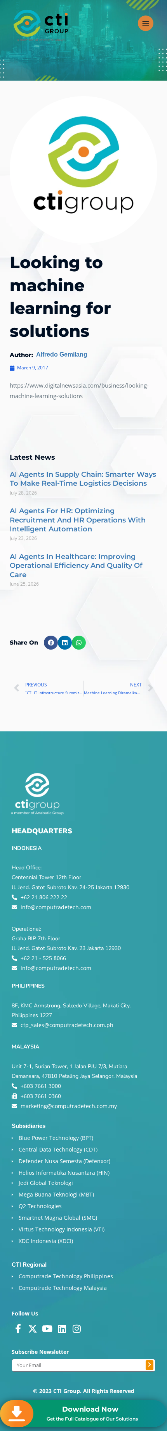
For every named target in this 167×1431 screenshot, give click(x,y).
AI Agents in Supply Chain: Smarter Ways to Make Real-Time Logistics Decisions (83, 479)
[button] (51, 643)
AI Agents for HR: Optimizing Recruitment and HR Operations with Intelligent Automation (78, 520)
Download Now (90, 1409)
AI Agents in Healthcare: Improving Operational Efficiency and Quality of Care (76, 565)
